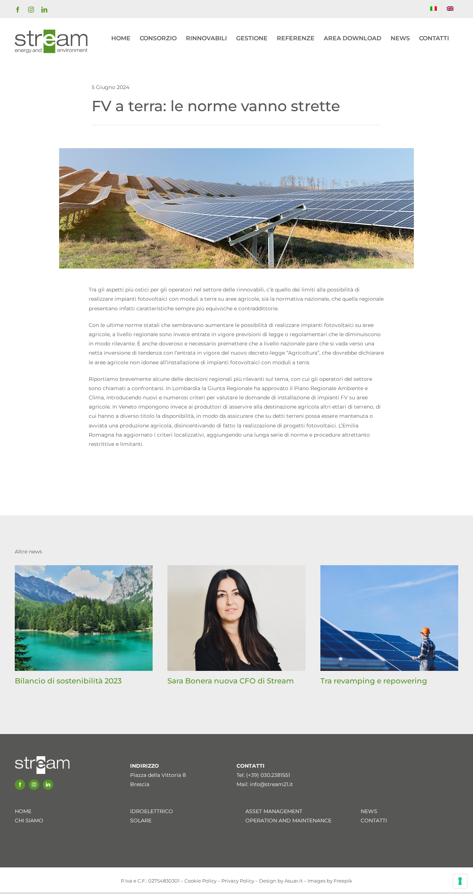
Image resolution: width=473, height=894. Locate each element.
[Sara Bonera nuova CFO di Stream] (236, 568)
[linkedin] (48, 784)
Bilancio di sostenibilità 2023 (68, 680)
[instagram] (34, 784)
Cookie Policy (200, 881)
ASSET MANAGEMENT (273, 811)
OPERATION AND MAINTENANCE (288, 820)
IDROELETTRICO (151, 811)
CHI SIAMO (29, 820)
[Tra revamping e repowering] (389, 568)
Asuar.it (294, 881)
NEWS (369, 811)
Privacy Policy (237, 881)
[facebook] (20, 784)
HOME (23, 811)
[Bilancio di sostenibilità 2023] (84, 568)
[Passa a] (433, 9)
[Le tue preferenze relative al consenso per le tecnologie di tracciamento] (460, 881)
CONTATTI (374, 820)
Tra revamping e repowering (373, 680)
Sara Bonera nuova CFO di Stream (230, 680)
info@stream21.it (271, 784)
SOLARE (141, 820)
